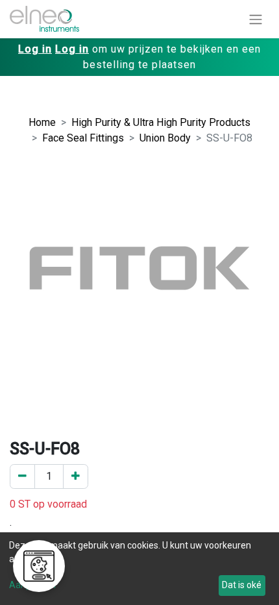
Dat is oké (241, 585)
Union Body (165, 138)
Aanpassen (32, 585)
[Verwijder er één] (22, 476)
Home (42, 122)
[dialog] (139, 568)
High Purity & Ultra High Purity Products (160, 122)
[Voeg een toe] (75, 476)
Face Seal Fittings (83, 138)
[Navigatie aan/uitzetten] (255, 19)
